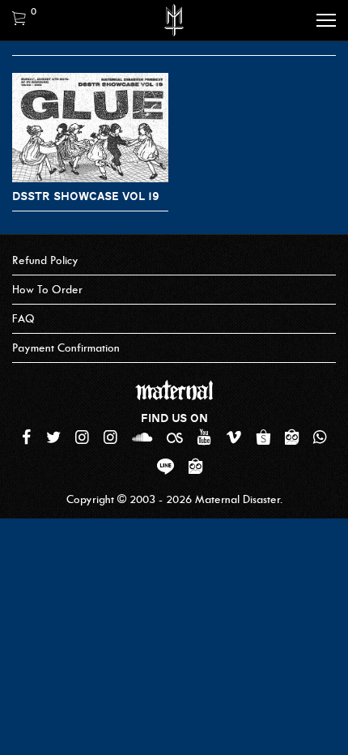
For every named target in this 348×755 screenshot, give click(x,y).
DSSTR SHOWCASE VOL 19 (85, 196)
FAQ (23, 319)
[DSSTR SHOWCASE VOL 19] (90, 127)
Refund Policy (45, 260)
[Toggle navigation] (326, 20)
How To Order (47, 289)
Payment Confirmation (66, 348)
